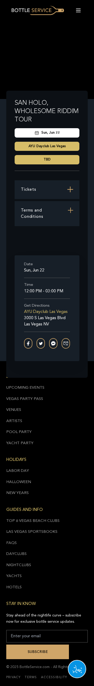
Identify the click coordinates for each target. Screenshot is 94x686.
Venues (13, 410)
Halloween (18, 482)
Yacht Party (19, 443)
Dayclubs (16, 554)
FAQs (11, 543)
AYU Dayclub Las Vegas (47, 146)
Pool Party (19, 432)
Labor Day (17, 471)
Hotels (14, 587)
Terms (31, 677)
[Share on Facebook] (28, 343)
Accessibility (54, 677)
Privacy (13, 677)
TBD (47, 159)
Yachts (14, 576)
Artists (14, 421)
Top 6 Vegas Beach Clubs (33, 521)
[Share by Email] (66, 343)
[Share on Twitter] (41, 343)
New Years (17, 493)
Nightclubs (18, 565)
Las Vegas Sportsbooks (31, 532)
